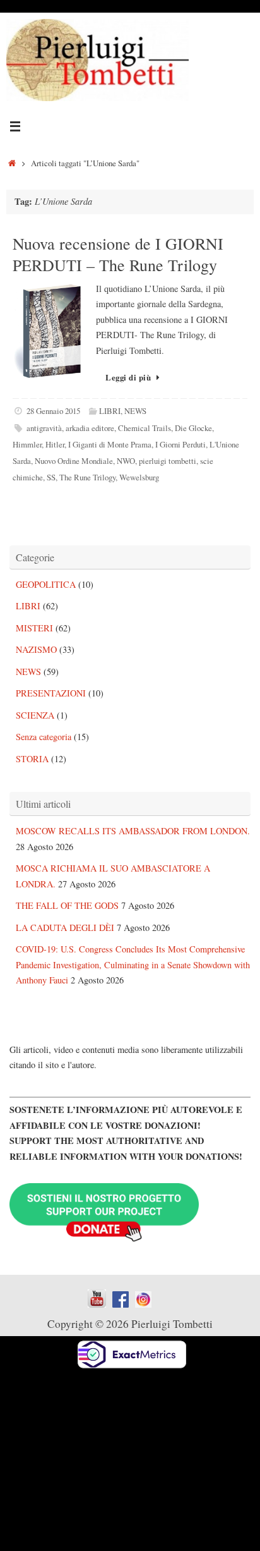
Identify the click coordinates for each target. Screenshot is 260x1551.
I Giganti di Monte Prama (109, 444)
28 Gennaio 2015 (53, 411)
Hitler (54, 444)
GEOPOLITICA (46, 584)
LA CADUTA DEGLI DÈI (65, 927)
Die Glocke (193, 428)
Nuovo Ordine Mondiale (74, 460)
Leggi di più (128, 377)
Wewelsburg (139, 477)
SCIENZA (35, 715)
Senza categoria (43, 737)
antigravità (44, 428)
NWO (126, 460)
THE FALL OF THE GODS (67, 905)
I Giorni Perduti (180, 444)
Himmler (27, 444)
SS (51, 477)
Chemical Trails (144, 428)
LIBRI (110, 411)
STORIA (32, 759)
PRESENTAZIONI (51, 693)
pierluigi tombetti (167, 460)
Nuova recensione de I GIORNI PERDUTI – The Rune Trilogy (118, 254)
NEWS (135, 411)
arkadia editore (90, 428)
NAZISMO (36, 649)
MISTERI (34, 628)
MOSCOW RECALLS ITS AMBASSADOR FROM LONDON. (133, 831)
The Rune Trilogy (87, 477)
